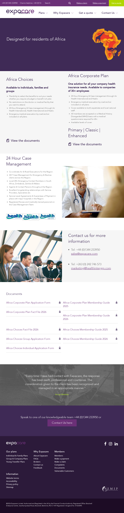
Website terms (12, 478)
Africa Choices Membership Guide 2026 (85, 339)
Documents (59, 468)
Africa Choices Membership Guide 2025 (85, 329)
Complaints (59, 465)
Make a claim (82, 3)
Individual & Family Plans (17, 455)
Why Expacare (61, 13)
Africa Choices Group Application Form (28, 339)
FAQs (36, 458)
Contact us (38, 465)
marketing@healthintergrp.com (91, 268)
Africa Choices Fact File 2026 (22, 329)
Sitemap (9, 487)
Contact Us (108, 13)
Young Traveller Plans (15, 461)
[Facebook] (105, 444)
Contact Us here (62, 423)
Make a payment (99, 3)
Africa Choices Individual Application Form (30, 348)
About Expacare (41, 455)
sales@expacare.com (84, 254)
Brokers (37, 461)
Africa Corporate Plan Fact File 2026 (26, 312)
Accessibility (11, 481)
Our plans (11, 451)
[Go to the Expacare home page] (20, 12)
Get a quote (86, 13)
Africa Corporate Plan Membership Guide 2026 (86, 317)
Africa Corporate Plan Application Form (28, 302)
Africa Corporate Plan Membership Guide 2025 (86, 304)
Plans (42, 13)
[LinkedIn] (116, 444)
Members (59, 451)
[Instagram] (110, 444)
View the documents (25, 141)
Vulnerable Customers (64, 471)
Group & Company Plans (17, 458)
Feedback (38, 468)
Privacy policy (12, 484)
